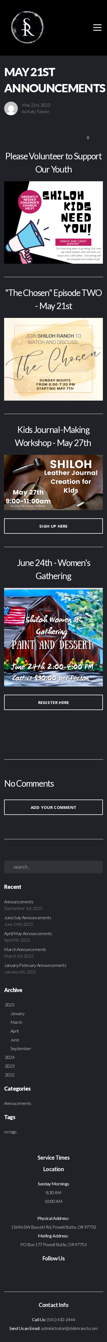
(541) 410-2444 (61, 1319)
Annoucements (17, 1103)
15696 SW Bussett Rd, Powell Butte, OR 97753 (53, 1226)
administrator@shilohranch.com (69, 1328)
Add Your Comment (54, 807)
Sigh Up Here (53, 526)
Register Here (53, 702)
